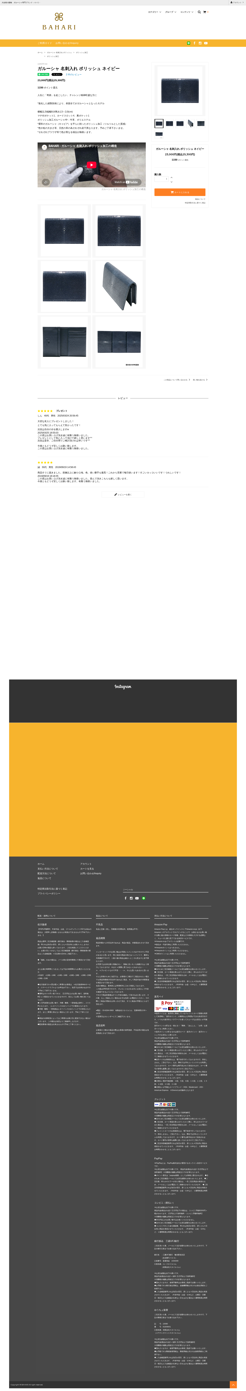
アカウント (237, 3)
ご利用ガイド (45, 43)
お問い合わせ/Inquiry (67, 43)
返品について (200, 199)
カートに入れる (181, 192)
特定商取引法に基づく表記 (195, 203)
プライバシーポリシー (49, 893)
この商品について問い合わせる (176, 380)
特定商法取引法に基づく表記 (52, 889)
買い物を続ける (199, 380)
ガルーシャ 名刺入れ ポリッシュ (59, 53)
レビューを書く (124, 494)
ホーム (40, 53)
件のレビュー (74, 74)
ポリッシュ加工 (82, 53)
